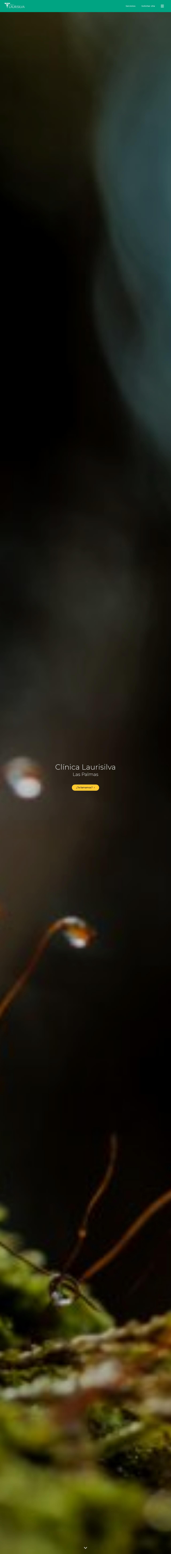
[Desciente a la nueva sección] (85, 1548)
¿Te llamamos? (84, 787)
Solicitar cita (148, 6)
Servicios (130, 6)
